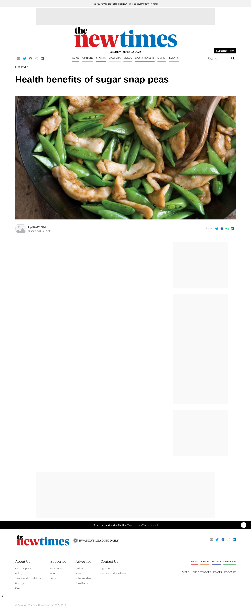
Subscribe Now (225, 50)
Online (79, 568)
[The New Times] (125, 47)
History (19, 583)
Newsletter (56, 568)
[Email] (18, 59)
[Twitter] (24, 59)
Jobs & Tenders (145, 57)
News (75, 57)
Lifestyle (21, 67)
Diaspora (115, 57)
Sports (101, 57)
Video (185, 572)
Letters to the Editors (113, 573)
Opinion (204, 561)
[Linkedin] (42, 59)
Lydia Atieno (37, 227)
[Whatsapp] (227, 229)
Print (53, 573)
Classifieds (82, 583)
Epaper (161, 57)
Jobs (53, 578)
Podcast (230, 572)
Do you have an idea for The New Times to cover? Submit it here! (126, 4)
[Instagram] (36, 59)
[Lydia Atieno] (20, 233)
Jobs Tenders (84, 578)
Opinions (87, 57)
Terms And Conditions (28, 578)
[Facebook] (30, 59)
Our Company (23, 568)
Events (174, 57)
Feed (18, 588)
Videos (127, 57)
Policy (18, 573)
